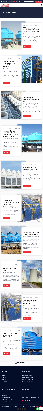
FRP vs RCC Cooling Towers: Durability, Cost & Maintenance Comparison (31, 29)
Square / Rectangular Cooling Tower (8, 395)
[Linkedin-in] (22, 409)
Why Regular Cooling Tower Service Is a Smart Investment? (31, 169)
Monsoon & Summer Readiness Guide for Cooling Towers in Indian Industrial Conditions (10, 133)
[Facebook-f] (18, 409)
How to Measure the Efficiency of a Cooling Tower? (10, 268)
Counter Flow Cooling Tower (27, 381)
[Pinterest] (25, 409)
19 (23, 362)
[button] (38, 2)
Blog (2, 383)
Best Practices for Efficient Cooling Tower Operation (31, 233)
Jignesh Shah (38, 25)
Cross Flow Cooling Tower (6, 397)
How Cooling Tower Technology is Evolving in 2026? (31, 99)
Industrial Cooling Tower (26, 385)
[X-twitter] (20, 409)
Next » (26, 362)
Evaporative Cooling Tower (27, 375)
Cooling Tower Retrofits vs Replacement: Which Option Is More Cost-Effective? (11, 63)
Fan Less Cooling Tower (6, 401)
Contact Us (4, 377)
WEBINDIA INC (38, 406)
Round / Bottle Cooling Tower (7, 399)
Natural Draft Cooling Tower (27, 377)
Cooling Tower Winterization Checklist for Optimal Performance (11, 202)
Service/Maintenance (5, 381)
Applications (4, 379)
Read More (26, 46)
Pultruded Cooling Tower (26, 383)
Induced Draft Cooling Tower (27, 379)
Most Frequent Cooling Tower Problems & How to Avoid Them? (31, 301)
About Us (3, 375)
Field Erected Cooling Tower (7, 393)
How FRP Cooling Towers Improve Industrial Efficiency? (10, 335)
